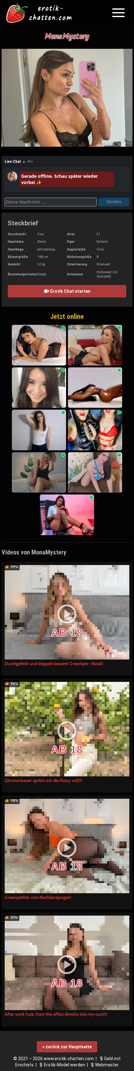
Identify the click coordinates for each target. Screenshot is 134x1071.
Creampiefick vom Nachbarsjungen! (38, 897)
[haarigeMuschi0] (39, 387)
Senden (114, 202)
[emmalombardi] (39, 345)
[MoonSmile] (39, 472)
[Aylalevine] (95, 387)
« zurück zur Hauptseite (67, 1046)
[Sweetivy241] (95, 472)
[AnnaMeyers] (67, 514)
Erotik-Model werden (64, 1064)
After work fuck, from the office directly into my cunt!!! (56, 1014)
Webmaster (107, 1064)
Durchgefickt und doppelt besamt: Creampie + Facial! (54, 663)
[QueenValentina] (95, 430)
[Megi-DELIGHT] (39, 430)
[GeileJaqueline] (95, 345)
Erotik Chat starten (69, 291)
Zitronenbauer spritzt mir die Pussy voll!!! (44, 780)
